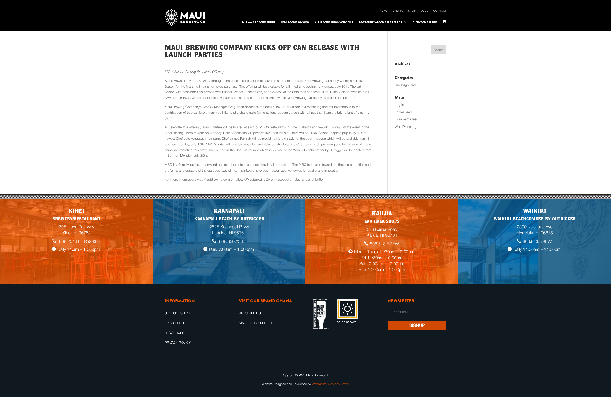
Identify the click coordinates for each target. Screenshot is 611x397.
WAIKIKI (534, 212)
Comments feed (406, 119)
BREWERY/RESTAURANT (76, 219)
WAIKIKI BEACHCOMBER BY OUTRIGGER (535, 219)
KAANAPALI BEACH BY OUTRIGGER (229, 219)
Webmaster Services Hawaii (330, 384)
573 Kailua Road (382, 229)
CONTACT (439, 10)
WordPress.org (405, 126)
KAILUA (382, 214)
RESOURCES (174, 333)
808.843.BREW (537, 241)
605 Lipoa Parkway (76, 226)
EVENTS (398, 10)
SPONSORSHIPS (177, 313)
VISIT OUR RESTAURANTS (333, 21)
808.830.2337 (231, 241)
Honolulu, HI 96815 (535, 232)
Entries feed (403, 112)
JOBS (424, 10)
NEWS (383, 10)
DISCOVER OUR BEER (258, 21)
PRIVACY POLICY (178, 342)
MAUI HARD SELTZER (255, 323)
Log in (399, 104)
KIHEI (76, 212)
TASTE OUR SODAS (294, 21)
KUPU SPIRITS (250, 313)
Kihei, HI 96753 (76, 232)
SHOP (412, 10)
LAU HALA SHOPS (381, 222)
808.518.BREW (384, 243)
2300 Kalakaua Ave (534, 226)
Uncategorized (405, 85)
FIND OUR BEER (424, 21)
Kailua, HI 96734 (382, 235)
